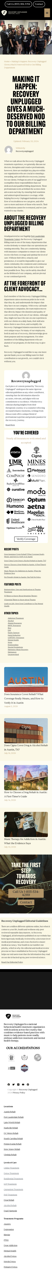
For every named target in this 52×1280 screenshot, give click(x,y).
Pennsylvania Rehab (12, 1144)
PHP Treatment (10, 1195)
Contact (26, 902)
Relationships (13, 645)
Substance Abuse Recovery (18, 650)
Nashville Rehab (11, 1128)
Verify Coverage (26, 539)
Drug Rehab (9, 1200)
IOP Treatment (10, 1184)
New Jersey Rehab (12, 1149)
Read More (10, 425)
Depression (9, 1229)
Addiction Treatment (16, 618)
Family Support (13, 633)
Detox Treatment (11, 1173)
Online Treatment (11, 1168)
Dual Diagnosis (10, 1211)
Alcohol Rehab (10, 1205)
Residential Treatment (13, 1179)
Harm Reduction (14, 635)
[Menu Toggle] (47, 13)
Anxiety (7, 1224)
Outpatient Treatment (13, 1189)
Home (7, 61)
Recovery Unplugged (28, 1090)
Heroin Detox (10, 1261)
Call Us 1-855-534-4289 (26, 893)
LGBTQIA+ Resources (16, 638)
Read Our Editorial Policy (12, 962)
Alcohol (11, 621)
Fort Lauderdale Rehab (14, 1117)
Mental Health (13, 640)
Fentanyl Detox (10, 1267)
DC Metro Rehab (11, 1133)
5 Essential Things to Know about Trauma (20, 600)
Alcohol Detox (10, 1256)
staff (39, 180)
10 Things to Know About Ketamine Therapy (20, 596)
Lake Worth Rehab (12, 1122)
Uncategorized (13, 654)
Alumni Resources (15, 623)
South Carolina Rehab (13, 1139)
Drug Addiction (10, 1245)
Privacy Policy (19, 1093)
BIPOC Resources (14, 625)
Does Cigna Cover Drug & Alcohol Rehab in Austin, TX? (25, 561)
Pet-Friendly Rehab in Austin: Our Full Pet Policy (22, 577)
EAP (9, 630)
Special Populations (15, 647)
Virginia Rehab (10, 1155)
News (10, 642)
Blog (9, 628)
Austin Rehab (10, 1112)
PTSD (6, 1240)
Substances (12, 652)
